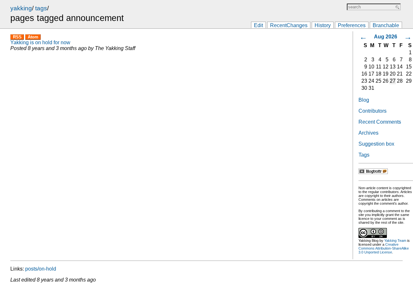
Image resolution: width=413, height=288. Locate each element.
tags (41, 8)
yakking (21, 8)
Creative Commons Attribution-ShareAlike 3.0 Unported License (383, 248)
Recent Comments (379, 122)
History (323, 25)
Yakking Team (395, 240)
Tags (363, 155)
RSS (17, 37)
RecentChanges (288, 25)
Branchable (386, 25)
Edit (258, 25)
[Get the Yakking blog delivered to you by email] (373, 172)
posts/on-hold (40, 269)
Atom (33, 37)
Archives (368, 133)
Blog (363, 100)
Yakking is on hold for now (40, 42)
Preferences (352, 25)
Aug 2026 (385, 36)
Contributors (372, 111)
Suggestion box (376, 144)
